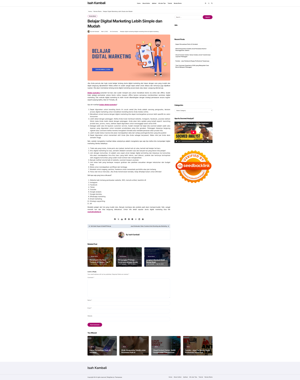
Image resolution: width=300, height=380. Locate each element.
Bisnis (124, 346)
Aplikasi (154, 3)
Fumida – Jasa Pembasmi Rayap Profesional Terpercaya (192, 61)
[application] (193, 132)
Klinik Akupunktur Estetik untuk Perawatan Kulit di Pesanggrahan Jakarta (190, 49)
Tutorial (170, 3)
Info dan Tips (162, 3)
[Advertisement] (193, 30)
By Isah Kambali (94, 31)
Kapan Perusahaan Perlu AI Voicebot (186, 44)
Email (90, 308)
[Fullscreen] (210, 141)
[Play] (176, 141)
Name (90, 300)
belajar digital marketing (127, 31)
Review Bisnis (178, 3)
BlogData (110, 377)
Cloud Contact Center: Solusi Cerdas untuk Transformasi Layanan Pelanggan (193, 55)
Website (90, 316)
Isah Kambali (96, 3)
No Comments (114, 31)
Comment (91, 277)
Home (138, 3)
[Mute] (208, 141)
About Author (146, 3)
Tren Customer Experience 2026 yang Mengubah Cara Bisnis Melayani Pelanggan (192, 66)
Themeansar (118, 377)
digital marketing (139, 31)
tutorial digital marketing (152, 31)
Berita (92, 346)
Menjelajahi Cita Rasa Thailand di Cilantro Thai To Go (100, 262)
